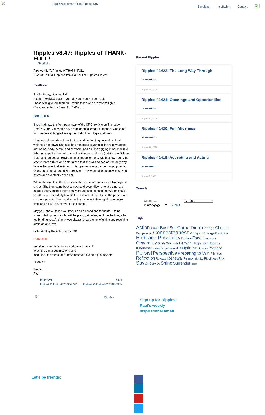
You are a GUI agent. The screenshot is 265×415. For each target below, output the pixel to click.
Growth (185, 243)
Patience (215, 248)
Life (166, 248)
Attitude (155, 228)
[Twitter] (138, 408)
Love (171, 248)
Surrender (181, 263)
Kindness (143, 248)
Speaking (203, 6)
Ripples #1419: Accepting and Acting (175, 157)
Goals (161, 243)
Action (143, 227)
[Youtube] (138, 398)
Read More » (149, 79)
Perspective (165, 253)
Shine (166, 262)
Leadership (157, 248)
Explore (186, 238)
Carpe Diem (189, 227)
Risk (221, 258)
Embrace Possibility (158, 237)
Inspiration (223, 6)
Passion (203, 248)
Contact (242, 6)
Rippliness (211, 258)
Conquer (196, 233)
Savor (142, 263)
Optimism (190, 248)
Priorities (216, 253)
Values (194, 264)
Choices (222, 227)
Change (208, 228)
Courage (209, 233)
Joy (218, 243)
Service (155, 263)
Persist (144, 253)
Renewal (175, 258)
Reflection (145, 258)
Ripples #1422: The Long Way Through (177, 71)
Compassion (144, 233)
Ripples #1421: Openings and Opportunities (181, 100)
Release (161, 258)
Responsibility (193, 258)
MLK (178, 248)
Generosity (146, 242)
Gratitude (44, 63)
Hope (212, 243)
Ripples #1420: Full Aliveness (168, 128)
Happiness (200, 243)
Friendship (210, 239)
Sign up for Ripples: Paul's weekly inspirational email (158, 305)
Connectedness (171, 232)
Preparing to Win (194, 253)
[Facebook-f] (138, 379)
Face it (198, 238)
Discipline (221, 233)
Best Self (168, 227)
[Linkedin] (138, 388)
